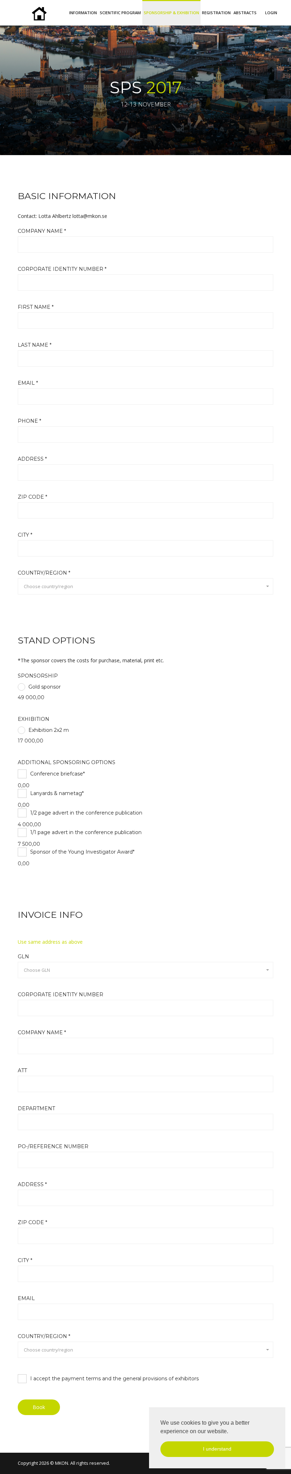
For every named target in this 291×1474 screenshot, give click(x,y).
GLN (23, 956)
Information (83, 12)
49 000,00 (31, 697)
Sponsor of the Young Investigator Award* (82, 852)
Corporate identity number (60, 994)
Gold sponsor (44, 687)
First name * (36, 307)
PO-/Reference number (53, 1146)
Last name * (34, 345)
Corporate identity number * (62, 269)
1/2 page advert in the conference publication (86, 813)
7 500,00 (29, 844)
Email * (28, 383)
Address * (32, 459)
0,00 (23, 785)
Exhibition (33, 719)
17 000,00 (30, 741)
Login (271, 12)
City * (25, 535)
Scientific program (120, 12)
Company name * (42, 231)
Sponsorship (38, 676)
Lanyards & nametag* (57, 793)
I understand (217, 1449)
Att (22, 1070)
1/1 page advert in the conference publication (86, 832)
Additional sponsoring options (66, 762)
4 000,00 (29, 824)
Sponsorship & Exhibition (171, 12)
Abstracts (245, 12)
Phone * (29, 421)
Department (36, 1108)
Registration (216, 12)
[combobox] (145, 586)
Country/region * (44, 573)
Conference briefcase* (57, 774)
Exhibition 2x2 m (48, 730)
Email (26, 1298)
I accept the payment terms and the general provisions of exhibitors (114, 1378)
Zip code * (32, 497)
